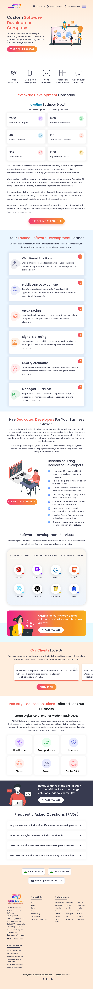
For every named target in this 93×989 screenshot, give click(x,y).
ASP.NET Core (59, 902)
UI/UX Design (46, 316)
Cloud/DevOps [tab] (67, 555)
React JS (80, 917)
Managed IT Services (46, 394)
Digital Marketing (46, 342)
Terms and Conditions (39, 919)
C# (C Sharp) (57, 920)
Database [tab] (38, 555)
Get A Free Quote (51, 630)
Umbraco (58, 911)
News (33, 905)
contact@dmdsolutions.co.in (48, 880)
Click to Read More (15, 939)
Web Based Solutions (46, 264)
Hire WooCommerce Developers (14, 960)
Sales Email (40, 6)
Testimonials (46, 687)
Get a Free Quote (51, 800)
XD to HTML (81, 919)
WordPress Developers (15, 956)
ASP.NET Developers (14, 951)
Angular (68, 908)
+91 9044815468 (74, 6)
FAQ (32, 911)
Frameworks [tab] (51, 555)
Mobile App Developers (15, 964)
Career (33, 908)
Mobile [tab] (80, 555)
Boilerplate (58, 908)
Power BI (68, 905)
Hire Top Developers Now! (22, 501)
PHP (67, 917)
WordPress (69, 919)
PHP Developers (12, 953)
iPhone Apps (81, 905)
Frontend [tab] (14, 555)
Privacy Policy (35, 914)
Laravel (68, 911)
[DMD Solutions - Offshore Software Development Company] (15, 6)
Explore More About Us (46, 221)
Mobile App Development (46, 290)
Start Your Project (22, 49)
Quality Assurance (46, 368)
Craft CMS (80, 902)
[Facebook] (43, 979)
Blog (32, 902)
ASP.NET (57, 917)
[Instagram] (51, 979)
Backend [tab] (25, 555)
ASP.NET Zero (59, 905)
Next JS (79, 914)
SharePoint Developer (14, 967)
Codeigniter (70, 914)
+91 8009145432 (56, 6)
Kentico (57, 914)
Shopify (79, 908)
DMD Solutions (46, 974)
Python (79, 911)
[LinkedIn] (47, 979)
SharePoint (69, 902)
